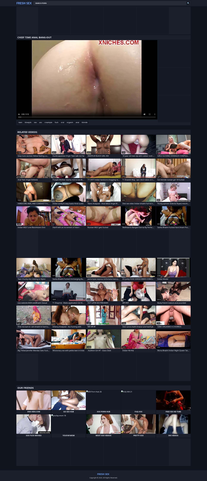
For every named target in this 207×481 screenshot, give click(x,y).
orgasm (70, 122)
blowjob (28, 122)
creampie (48, 122)
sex (35, 122)
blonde (84, 122)
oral (62, 122)
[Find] (188, 3)
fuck (56, 122)
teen (20, 122)
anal (77, 122)
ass (40, 122)
